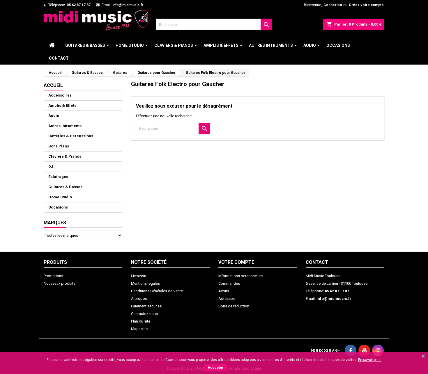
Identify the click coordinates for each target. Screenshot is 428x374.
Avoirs (223, 291)
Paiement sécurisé (146, 306)
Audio (309, 45)
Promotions (53, 276)
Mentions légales (145, 283)
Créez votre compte (366, 5)
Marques (55, 222)
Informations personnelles (240, 276)
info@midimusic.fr (127, 5)
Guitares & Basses (85, 45)
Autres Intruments (271, 45)
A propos (139, 298)
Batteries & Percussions (70, 136)
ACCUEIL (53, 85)
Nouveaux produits (59, 283)
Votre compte (236, 262)
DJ (50, 166)
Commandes (229, 283)
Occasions (338, 45)
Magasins (139, 329)
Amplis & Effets (221, 45)
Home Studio (130, 45)
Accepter (216, 368)
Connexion (332, 5)
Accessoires (60, 95)
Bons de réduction (233, 306)
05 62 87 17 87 (79, 5)
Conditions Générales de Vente (157, 291)
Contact (59, 58)
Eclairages (58, 176)
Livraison (138, 276)
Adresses (226, 298)
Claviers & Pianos (173, 45)
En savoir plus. (369, 360)
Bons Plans (58, 146)
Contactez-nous (144, 313)
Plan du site (140, 321)
